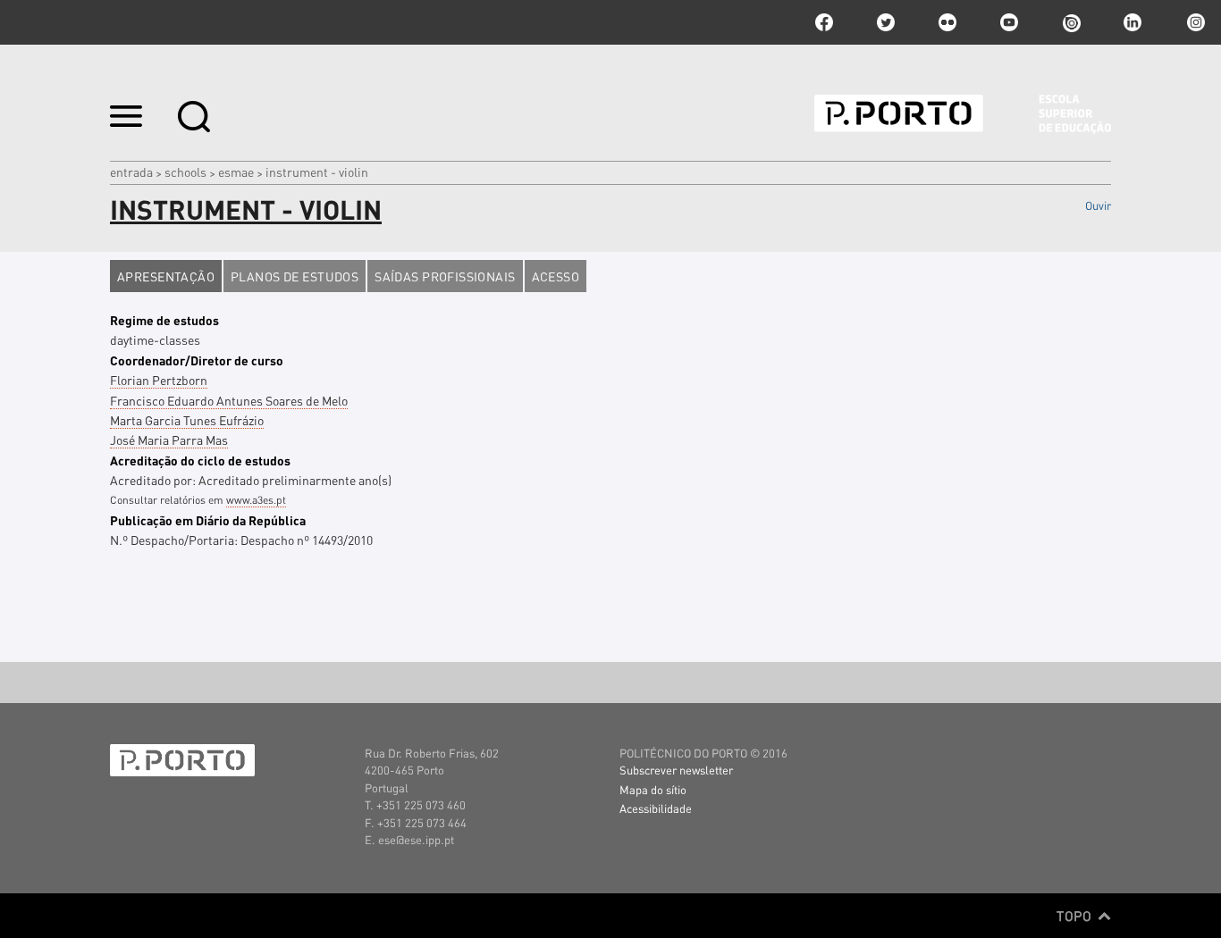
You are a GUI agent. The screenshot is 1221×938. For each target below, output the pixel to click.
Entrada (131, 171)
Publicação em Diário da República (208, 520)
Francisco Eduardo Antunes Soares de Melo (229, 400)
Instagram (1194, 22)
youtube (1009, 22)
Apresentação (166, 276)
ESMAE (236, 171)
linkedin (1132, 22)
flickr (947, 22)
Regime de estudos (164, 320)
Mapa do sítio (652, 789)
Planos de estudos (294, 276)
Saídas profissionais (445, 276)
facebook (824, 22)
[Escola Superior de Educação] (962, 114)
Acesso (556, 276)
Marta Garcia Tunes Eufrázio (187, 420)
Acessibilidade (655, 808)
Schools (185, 171)
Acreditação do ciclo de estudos (200, 460)
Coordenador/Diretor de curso (196, 360)
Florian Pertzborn (158, 380)
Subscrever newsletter (676, 769)
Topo (1076, 916)
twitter (886, 22)
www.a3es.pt (256, 500)
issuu (1071, 22)
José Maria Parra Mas (169, 439)
